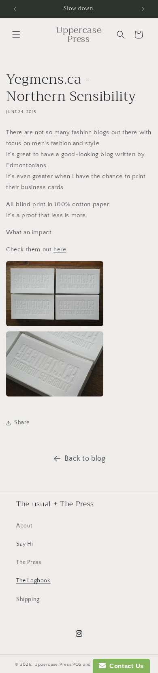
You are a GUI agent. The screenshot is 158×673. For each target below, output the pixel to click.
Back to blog (84, 459)
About (24, 526)
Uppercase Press (53, 664)
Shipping (28, 599)
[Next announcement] (143, 9)
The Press (28, 562)
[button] (16, 35)
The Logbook (33, 580)
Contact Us (125, 665)
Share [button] (22, 422)
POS (77, 664)
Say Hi (24, 544)
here (59, 249)
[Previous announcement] (15, 9)
